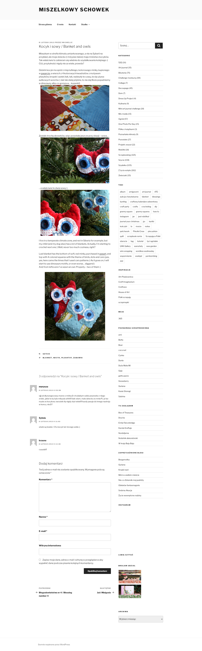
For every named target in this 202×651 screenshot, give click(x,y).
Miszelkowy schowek (74, 10)
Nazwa (43, 517)
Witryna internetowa (50, 545)
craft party (124, 206)
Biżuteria (122, 73)
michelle (67, 42)
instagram (124, 216)
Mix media (123, 114)
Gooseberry (123, 381)
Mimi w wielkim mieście (128, 475)
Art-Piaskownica (125, 277)
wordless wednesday (145, 251)
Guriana (121, 386)
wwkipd (138, 256)
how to (156, 211)
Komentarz (45, 479)
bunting (123, 201)
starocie (123, 241)
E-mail (43, 531)
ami (120, 335)
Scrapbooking (124, 155)
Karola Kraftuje (125, 428)
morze (138, 226)
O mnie (60, 24)
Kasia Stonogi (124, 391)
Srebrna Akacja (125, 490)
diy (156, 206)
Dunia (121, 360)
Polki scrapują (124, 297)
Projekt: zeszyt (124, 144)
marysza (43, 386)
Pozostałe (122, 139)
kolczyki (123, 226)
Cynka (121, 355)
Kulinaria (122, 103)
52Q (120, 62)
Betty (120, 340)
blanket (47, 358)
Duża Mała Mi (124, 365)
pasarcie (45, 73)
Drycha (121, 418)
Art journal (123, 67)
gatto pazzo (123, 376)
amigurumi (134, 192)
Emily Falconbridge (126, 423)
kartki (151, 221)
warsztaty (138, 246)
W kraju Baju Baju (126, 443)
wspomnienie (126, 256)
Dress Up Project (125, 98)
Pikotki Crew (138, 231)
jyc (144, 221)
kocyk (56, 358)
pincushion (152, 231)
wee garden (151, 246)
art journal (146, 192)
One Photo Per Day (126, 124)
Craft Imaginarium (126, 282)
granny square (126, 211)
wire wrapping (126, 251)
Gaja (120, 371)
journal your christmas (129, 221)
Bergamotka (124, 459)
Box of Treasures (125, 412)
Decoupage (123, 88)
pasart (103, 253)
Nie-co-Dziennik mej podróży (131, 480)
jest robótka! (143, 216)
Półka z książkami (126, 129)
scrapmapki (123, 302)
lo (131, 226)
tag (132, 241)
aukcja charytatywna (129, 196)
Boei (120, 345)
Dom (120, 93)
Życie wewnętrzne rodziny (129, 495)
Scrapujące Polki (153, 236)
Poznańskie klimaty (126, 134)
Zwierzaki (122, 175)
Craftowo (122, 287)
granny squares (143, 211)
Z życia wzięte (124, 170)
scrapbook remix (134, 236)
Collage (121, 83)
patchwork (124, 231)
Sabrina (121, 396)
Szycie (46, 354)
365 (120, 318)
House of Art (123, 292)
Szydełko (122, 165)
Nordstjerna (123, 433)
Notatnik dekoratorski (128, 438)
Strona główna (45, 24)
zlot (121, 261)
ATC (156, 192)
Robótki (121, 149)
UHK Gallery (125, 246)
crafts (135, 206)
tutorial (140, 241)
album (122, 192)
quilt (122, 236)
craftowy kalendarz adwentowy (144, 201)
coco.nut (122, 350)
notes (147, 226)
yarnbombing (151, 256)
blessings (156, 196)
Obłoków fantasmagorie (129, 485)
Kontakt (72, 24)
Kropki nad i (123, 470)
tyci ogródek (152, 241)
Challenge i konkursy (127, 78)
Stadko (84, 24)
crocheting (146, 206)
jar (133, 216)
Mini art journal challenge (129, 108)
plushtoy (66, 358)
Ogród (121, 119)
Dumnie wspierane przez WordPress (54, 644)
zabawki (78, 358)
